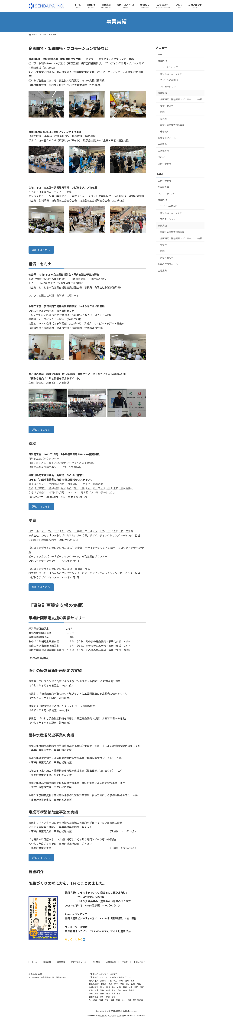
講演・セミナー (168, 106)
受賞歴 (163, 118)
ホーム (161, 54)
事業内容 (162, 60)
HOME (160, 174)
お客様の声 (163, 150)
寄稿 (162, 112)
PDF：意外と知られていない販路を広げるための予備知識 (61, 462)
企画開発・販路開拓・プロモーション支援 (181, 99)
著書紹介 (164, 131)
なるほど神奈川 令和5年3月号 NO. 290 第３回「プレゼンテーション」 (72, 492)
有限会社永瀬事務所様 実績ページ (59, 295)
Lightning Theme (117, 1015)
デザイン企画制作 (169, 80)
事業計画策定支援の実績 (172, 125)
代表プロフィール (167, 137)
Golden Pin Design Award (42, 539)
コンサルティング (169, 67)
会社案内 (162, 144)
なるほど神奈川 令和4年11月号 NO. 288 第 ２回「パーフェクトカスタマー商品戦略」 (81, 488)
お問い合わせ (164, 163)
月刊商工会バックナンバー (44, 458)
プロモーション (168, 86)
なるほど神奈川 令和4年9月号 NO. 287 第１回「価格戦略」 (67, 483)
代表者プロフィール (168, 264)
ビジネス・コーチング (171, 73)
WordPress (103, 1015)
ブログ (161, 157)
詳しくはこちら (41, 249)
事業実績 (162, 93)
